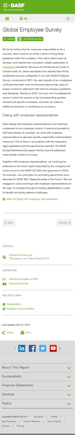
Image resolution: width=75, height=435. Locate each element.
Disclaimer (38, 416)
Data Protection (9, 421)
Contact (5, 426)
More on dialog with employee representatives (32, 198)
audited (10, 38)
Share (10, 332)
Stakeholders (14, 303)
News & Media (54, 421)
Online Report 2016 (37, 7)
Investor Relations (32, 421)
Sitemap (20, 426)
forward (63, 222)
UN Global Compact (32, 38)
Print (28, 332)
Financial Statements (17, 385)
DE (25, 18)
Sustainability (11, 376)
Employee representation (20, 308)
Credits (54, 416)
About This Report (15, 367)
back (10, 222)
